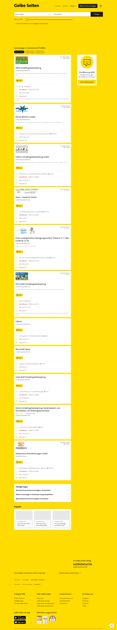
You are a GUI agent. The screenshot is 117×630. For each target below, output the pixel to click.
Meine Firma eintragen (88, 6)
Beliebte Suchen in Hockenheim (69, 573)
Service (65, 6)
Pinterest (85, 603)
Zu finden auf (87, 594)
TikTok (84, 606)
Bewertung (29, 52)
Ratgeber (73, 6)
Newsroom (40, 598)
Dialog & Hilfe (19, 594)
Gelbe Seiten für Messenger (45, 603)
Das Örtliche (63, 603)
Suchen (58, 6)
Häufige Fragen (18, 601)
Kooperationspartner (66, 598)
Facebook (85, 601)
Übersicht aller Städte (21, 603)
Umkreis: (18, 19)
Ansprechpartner (19, 598)
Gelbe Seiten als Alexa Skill (45, 606)
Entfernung (39, 52)
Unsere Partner (65, 594)
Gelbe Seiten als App (43, 601)
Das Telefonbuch (65, 601)
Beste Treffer (19, 52)
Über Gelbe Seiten (44, 594)
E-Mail (20, 80)
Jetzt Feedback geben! (87, 82)
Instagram (85, 598)
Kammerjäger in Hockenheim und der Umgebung (29, 573)
